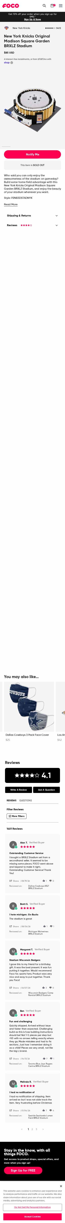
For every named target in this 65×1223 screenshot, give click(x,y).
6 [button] (50, 146)
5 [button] (41, 146)
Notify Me (32, 154)
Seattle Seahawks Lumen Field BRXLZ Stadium (40, 1117)
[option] (32, 17)
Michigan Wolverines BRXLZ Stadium (38, 933)
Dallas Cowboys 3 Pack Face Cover (27, 735)
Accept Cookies (32, 1217)
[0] (52, 5)
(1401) (58, 28)
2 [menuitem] (32, 1129)
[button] (15, 880)
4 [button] (32, 146)
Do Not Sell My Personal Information (32, 1207)
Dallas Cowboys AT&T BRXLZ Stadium (38, 887)
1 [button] (6, 146)
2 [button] (15, 146)
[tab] (18, 790)
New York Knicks (21, 28)
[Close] (61, 1186)
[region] (32, 1202)
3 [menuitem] (36, 1129)
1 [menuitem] (28, 1129)
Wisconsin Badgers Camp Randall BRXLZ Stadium (40, 994)
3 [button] (23, 146)
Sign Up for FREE (23, 1170)
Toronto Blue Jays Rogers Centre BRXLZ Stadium (40, 1065)
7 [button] (59, 146)
